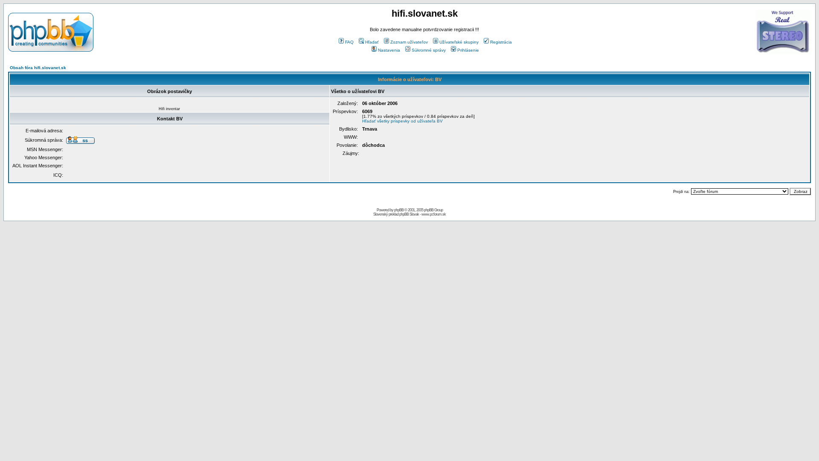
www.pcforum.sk (433, 214)
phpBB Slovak (409, 214)
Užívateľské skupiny (459, 42)
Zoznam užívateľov (409, 42)
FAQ (349, 42)
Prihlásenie (468, 50)
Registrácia (501, 42)
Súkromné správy (429, 50)
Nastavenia (389, 50)
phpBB (399, 210)
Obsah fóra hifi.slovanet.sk (38, 67)
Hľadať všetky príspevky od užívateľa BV (402, 121)
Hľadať (372, 42)
